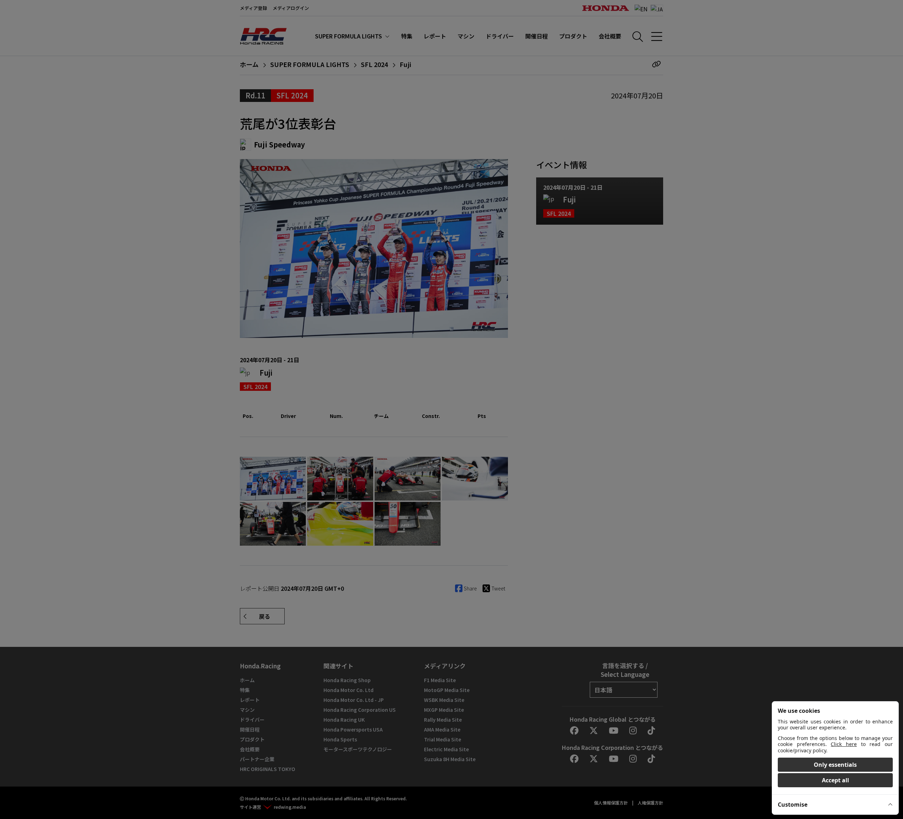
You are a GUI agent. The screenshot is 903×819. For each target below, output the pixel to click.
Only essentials (835, 765)
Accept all (835, 780)
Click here (844, 744)
